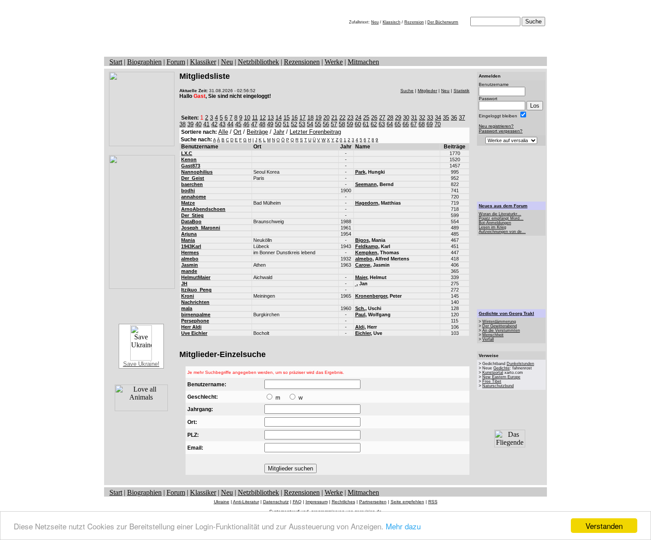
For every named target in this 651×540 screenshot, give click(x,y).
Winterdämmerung (499, 321)
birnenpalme (195, 314)
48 (262, 124)
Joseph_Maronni (200, 227)
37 (462, 117)
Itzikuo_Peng (196, 289)
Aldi (359, 327)
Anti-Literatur (246, 501)
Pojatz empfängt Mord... (501, 218)
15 (286, 117)
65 (398, 124)
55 (318, 124)
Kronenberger (371, 296)
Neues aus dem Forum (503, 205)
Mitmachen (363, 62)
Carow (362, 265)
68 (421, 124)
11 (255, 117)
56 (326, 124)
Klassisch (391, 22)
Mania (188, 240)
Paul (360, 314)
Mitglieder (427, 90)
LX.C (186, 153)
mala (186, 308)
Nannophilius (197, 172)
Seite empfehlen (407, 501)
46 (246, 124)
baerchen (192, 184)
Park (360, 172)
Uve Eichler (194, 333)
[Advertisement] (511, 174)
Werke (334, 62)
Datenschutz (276, 501)
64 (390, 124)
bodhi (188, 190)
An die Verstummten (501, 330)
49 (270, 124)
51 (286, 124)
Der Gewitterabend (499, 326)
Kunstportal (492, 372)
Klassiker (203, 62)
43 (222, 124)
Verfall (488, 339)
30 (406, 117)
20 (326, 117)
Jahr (278, 131)
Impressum (317, 501)
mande (189, 271)
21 (334, 117)
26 (374, 117)
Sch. (360, 308)
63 (382, 124)
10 (247, 117)
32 (422, 117)
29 (398, 117)
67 (414, 124)
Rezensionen (302, 62)
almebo (189, 258)
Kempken (366, 252)
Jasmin (189, 265)
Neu (375, 22)
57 (334, 124)
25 (366, 117)
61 (366, 124)
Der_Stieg (192, 215)
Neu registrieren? (496, 126)
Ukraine (221, 501)
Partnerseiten (373, 501)
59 (350, 124)
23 (350, 117)
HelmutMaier (195, 277)
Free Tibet (491, 381)
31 (414, 117)
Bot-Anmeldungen (495, 223)
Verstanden (604, 525)
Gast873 (190, 165)
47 (254, 124)
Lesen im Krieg (492, 227)
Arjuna (189, 234)
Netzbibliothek (258, 62)
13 (270, 117)
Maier (361, 277)
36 (454, 117)
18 (310, 117)
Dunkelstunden (520, 363)
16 (294, 117)
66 (406, 124)
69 (429, 124)
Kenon (189, 159)
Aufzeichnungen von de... (502, 231)
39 (190, 124)
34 (438, 117)
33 (430, 117)
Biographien (144, 62)
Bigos (362, 240)
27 (382, 117)
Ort (237, 131)
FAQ (297, 501)
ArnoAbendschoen (203, 209)
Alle (223, 131)
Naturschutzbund (498, 386)
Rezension (414, 22)
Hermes (190, 252)
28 (390, 117)
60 (358, 124)
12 (263, 117)
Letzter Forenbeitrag (315, 131)
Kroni (187, 296)
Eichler (363, 333)
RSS (433, 501)
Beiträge (257, 131)
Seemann (366, 184)
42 (214, 124)
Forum (176, 62)
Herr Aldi (191, 327)
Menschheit (493, 335)
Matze (188, 203)
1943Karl (191, 246)
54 (310, 124)
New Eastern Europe (501, 377)
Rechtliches (343, 501)
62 (374, 124)
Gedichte (501, 368)
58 (342, 124)
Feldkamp (366, 246)
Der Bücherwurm (442, 22)
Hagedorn (366, 203)
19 (318, 117)
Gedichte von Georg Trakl (506, 313)
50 (278, 124)
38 (182, 124)
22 (342, 117)
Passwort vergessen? (501, 130)
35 (446, 117)
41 (206, 124)
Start (115, 62)
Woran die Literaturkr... (500, 214)
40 (198, 124)
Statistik (461, 90)
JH (184, 283)
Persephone (195, 320)
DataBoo (191, 221)
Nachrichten (195, 302)
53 (302, 124)
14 (278, 117)
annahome (193, 196)
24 (358, 117)
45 (238, 124)
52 (294, 124)
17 (302, 117)
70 (437, 124)
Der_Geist (192, 178)
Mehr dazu (403, 526)
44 (230, 124)
